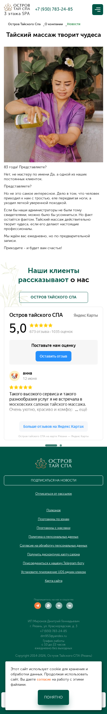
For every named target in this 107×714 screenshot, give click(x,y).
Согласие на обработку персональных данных (53, 545)
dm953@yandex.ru (54, 636)
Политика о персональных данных (53, 536)
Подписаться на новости (53, 480)
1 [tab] (46, 444)
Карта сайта (53, 581)
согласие (44, 679)
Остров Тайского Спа (24, 24)
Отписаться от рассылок (53, 493)
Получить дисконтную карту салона (53, 554)
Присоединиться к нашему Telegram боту (53, 563)
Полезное (53, 510)
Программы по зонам (53, 519)
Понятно (53, 697)
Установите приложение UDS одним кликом (53, 572)
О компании (54, 24)
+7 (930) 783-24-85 (53, 631)
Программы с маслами (53, 528)
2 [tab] (61, 444)
